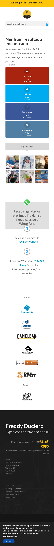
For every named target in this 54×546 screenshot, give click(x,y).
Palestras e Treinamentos (14, 491)
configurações (10, 536)
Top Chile (8, 473)
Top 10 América (10, 468)
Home (7, 459)
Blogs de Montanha (12, 494)
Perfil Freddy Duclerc (12, 486)
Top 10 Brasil (10, 471)
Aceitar (9, 541)
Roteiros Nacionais (12, 465)
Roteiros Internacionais (13, 462)
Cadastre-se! (10, 497)
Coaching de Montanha (13, 488)
